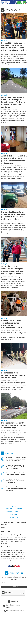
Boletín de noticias (14, 572)
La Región (4, 41)
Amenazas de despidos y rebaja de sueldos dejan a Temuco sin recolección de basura (16, 459)
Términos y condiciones (14, 512)
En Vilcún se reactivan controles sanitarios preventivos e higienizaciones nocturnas (12, 324)
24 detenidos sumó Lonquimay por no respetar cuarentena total (13, 375)
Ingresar (15, 517)
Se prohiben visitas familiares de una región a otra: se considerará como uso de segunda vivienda (13, 270)
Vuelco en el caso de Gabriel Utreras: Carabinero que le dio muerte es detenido (15, 466)
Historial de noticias (14, 509)
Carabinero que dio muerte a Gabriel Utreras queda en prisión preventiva (16, 488)
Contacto (14, 506)
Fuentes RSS (14, 514)
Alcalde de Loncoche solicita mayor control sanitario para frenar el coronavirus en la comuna (14, 159)
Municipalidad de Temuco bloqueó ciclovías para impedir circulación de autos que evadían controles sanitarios (13, 102)
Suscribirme (14, 587)
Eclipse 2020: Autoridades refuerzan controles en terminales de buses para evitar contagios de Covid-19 (14, 47)
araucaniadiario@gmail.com (15, 611)
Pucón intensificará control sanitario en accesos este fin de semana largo (14, 425)
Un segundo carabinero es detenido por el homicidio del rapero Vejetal (15, 480)
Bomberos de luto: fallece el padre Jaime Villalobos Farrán (15, 473)
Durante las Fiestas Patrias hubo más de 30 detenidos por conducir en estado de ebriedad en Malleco (13, 215)
